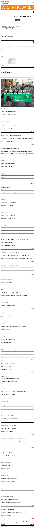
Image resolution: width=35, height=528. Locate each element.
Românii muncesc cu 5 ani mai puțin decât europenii (6, 282)
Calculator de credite (4, 302)
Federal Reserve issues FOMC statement (5, 408)
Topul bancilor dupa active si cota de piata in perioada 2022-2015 (8, 109)
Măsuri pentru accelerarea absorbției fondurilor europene (7, 229)
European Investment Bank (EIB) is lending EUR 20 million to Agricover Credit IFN (10, 418)
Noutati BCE (3, 310)
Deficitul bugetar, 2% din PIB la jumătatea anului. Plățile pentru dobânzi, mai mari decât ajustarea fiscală (12, 219)
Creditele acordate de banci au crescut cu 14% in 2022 (6, 128)
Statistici (2, 276)
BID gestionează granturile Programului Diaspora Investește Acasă (8, 266)
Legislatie (2, 173)
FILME (2, 488)
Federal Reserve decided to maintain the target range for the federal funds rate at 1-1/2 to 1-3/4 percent (12, 405)
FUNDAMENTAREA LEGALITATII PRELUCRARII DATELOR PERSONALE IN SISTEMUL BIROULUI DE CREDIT (14, 239)
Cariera (15, 522)
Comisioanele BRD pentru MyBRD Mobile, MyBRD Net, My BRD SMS (9, 425)
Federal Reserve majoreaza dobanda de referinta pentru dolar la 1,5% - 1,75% (9, 407)
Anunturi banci (3, 199)
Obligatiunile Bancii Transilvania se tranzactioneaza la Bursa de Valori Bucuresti (9, 455)
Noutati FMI (3, 374)
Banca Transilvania (3, 72)
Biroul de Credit (3, 238)
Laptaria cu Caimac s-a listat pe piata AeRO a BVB (6, 452)
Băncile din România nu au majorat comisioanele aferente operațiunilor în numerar (9, 125)
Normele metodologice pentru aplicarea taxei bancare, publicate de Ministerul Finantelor (10, 148)
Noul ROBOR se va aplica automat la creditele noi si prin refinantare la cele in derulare (10, 149)
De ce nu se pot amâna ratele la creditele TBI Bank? (7, 36)
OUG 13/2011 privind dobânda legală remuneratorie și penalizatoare (8, 174)
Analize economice (4, 212)
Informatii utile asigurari (5, 475)
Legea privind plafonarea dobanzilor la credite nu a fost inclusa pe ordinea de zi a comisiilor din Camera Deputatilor (13, 192)
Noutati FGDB (3, 336)
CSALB (2, 349)
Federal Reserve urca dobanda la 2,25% (5, 404)
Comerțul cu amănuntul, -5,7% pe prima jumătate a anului (7, 279)
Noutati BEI (3, 414)
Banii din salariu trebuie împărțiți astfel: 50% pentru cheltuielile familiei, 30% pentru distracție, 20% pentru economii (13, 350)
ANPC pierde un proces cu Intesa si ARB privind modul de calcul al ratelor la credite (10, 252)
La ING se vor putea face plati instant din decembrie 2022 (7, 496)
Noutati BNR (19, 522)
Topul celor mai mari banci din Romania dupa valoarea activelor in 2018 (8, 114)
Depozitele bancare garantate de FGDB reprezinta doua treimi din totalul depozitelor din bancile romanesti (12, 340)
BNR (9, 46)
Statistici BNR (3, 160)
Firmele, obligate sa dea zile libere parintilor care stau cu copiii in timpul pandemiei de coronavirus (11, 512)
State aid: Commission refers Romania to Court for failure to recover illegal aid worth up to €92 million (12, 441)
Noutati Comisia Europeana (5, 436)
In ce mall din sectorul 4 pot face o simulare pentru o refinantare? (8, 305)
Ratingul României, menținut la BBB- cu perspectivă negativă (7, 269)
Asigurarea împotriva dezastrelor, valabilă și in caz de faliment (7, 479)
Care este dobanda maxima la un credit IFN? (5, 187)
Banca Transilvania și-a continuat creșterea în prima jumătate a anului (9, 27)
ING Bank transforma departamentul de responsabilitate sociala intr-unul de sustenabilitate (10, 502)
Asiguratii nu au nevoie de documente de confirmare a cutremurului (8, 481)
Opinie (25, 521)
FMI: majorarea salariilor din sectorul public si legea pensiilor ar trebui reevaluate (9, 381)
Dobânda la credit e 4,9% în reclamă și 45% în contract (7, 28)
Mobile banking (3, 423)
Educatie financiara (13, 521)
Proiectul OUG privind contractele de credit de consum (6, 177)
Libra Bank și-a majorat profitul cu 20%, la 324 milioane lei (7, 205)
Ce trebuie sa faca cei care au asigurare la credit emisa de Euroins (8, 363)
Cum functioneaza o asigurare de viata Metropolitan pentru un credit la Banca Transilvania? (10, 482)
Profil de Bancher (3, 53)
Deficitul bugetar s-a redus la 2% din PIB (5, 228)
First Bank (2, 362)
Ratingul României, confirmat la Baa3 (5, 268)
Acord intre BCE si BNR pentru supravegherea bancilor (7, 313)
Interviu (18, 521)
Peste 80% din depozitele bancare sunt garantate (6, 342)
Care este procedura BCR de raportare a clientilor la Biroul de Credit (8, 245)
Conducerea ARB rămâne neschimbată (5, 122)
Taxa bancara (3, 146)
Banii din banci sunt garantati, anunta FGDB (5, 337)
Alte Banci (26, 46)
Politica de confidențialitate (31, 524)
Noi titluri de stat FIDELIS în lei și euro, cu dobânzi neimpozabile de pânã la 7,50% (10, 265)
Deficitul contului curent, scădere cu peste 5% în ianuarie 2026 (7, 166)
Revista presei (24, 522)
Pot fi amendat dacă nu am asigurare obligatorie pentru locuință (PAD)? (8, 476)
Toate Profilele (32, 66)
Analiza (22, 521)
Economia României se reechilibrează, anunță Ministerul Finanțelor (8, 226)
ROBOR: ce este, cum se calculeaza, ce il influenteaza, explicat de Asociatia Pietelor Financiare (11, 135)
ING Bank (2, 495)
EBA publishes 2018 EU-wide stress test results (6, 329)
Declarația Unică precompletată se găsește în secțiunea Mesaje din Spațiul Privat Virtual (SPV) (11, 232)
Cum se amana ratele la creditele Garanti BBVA (6, 515)
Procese (2, 250)
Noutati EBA (3, 323)
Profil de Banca (3, 68)
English (9, 39)
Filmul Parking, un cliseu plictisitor (4, 489)
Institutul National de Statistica (6, 462)
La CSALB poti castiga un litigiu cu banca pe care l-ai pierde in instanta (8, 356)
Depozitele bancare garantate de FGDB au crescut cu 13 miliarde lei (8, 339)
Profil (28, 521)
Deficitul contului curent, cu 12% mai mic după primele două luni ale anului (9, 164)
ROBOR (2, 133)
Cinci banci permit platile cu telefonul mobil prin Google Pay (7, 431)
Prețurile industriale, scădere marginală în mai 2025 (6, 468)
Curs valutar (3, 44)
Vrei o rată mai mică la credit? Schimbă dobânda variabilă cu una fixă (8, 353)
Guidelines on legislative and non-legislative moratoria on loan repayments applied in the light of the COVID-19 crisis (13, 326)
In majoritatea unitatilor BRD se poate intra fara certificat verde (7, 509)
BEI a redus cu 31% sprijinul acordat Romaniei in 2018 (7, 415)
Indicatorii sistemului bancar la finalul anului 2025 (6, 167)
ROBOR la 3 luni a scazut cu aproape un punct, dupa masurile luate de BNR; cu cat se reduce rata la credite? (12, 303)
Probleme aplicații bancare (8, 522)
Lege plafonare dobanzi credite (6, 186)
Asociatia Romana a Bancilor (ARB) (7, 121)
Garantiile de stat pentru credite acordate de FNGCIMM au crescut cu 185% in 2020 (10, 292)
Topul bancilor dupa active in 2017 (4, 115)
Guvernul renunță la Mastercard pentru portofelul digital (7, 271)
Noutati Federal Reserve (5, 401)
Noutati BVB (3, 449)
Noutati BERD (3, 388)
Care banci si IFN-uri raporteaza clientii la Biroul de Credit (7, 242)
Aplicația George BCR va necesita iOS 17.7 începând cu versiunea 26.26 (8, 202)
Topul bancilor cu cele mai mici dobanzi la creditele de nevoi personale (8, 111)
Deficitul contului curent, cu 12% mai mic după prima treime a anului (8, 163)
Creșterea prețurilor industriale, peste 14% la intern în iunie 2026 (8, 215)
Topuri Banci (3, 108)
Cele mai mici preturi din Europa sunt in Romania (6, 439)
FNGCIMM (3, 289)
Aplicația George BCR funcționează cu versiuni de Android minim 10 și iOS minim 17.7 (11, 26)
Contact (26, 39)
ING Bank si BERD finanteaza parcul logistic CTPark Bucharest (8, 394)
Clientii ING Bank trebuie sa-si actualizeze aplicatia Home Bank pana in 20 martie (9, 499)
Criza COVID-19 (4, 507)
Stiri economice (3, 263)
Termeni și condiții (3, 524)
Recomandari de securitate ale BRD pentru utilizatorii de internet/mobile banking (9, 428)
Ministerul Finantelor (4, 225)
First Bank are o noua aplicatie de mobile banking (6, 369)
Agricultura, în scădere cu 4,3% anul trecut (5, 465)
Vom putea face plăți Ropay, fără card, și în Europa (7, 30)
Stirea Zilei (7, 521)
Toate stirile (32, 131)
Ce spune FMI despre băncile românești (5, 376)
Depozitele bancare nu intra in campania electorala (6, 343)
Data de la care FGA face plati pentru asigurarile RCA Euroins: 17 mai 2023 (9, 478)
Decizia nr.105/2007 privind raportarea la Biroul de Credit (7, 180)
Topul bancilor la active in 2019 (4, 112)
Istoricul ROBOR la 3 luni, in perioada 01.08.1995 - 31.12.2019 (7, 141)
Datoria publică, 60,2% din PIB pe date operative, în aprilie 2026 (8, 218)
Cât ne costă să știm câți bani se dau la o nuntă (6, 35)
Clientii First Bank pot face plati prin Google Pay (6, 366)
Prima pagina (17, 20)
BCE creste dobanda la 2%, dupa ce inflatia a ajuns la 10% (7, 316)
